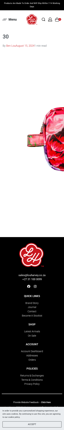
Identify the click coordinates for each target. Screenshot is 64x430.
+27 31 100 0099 (32, 279)
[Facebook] (29, 286)
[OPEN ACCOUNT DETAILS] (50, 19)
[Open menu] (10, 19)
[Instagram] (35, 286)
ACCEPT (32, 424)
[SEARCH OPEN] (43, 19)
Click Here (46, 402)
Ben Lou (11, 45)
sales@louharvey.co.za (32, 275)
